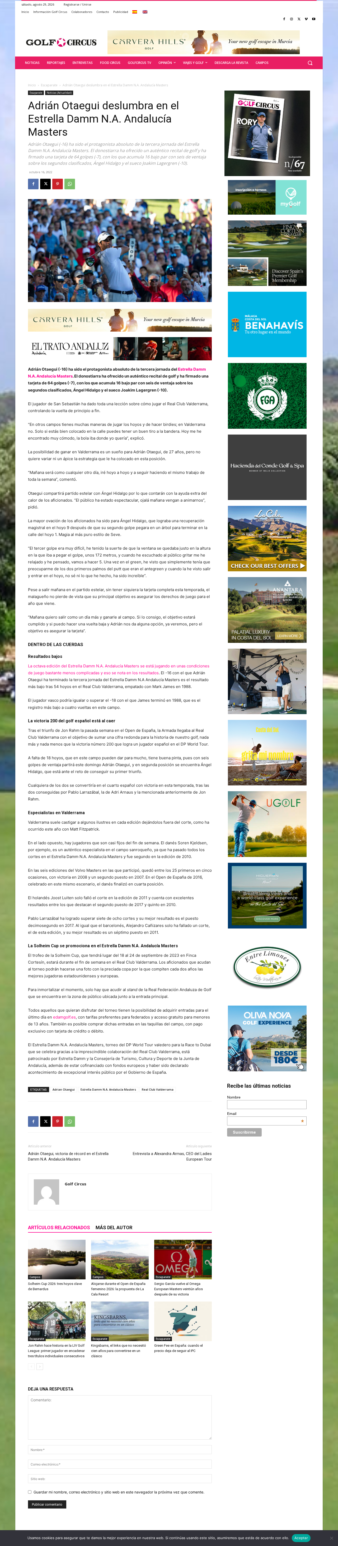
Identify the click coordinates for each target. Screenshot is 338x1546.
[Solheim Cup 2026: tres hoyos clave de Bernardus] (57, 1259)
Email (265, 1113)
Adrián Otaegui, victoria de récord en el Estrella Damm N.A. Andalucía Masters (68, 1156)
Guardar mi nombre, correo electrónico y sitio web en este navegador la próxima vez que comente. (119, 1492)
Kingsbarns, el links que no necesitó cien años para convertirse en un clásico (118, 1351)
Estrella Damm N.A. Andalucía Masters (108, 1089)
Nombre (234, 1097)
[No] (331, 1538)
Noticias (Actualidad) (59, 93)
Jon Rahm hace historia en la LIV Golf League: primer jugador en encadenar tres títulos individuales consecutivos (56, 1351)
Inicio (32, 85)
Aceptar (301, 1538)
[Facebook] (284, 19)
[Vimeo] (306, 19)
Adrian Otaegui (64, 1089)
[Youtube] (314, 19)
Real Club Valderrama (157, 1089)
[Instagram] (292, 19)
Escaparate (49, 85)
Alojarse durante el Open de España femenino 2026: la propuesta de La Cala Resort (118, 1289)
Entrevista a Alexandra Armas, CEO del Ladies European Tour (172, 1156)
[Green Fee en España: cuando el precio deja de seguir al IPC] (183, 1321)
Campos (35, 1277)
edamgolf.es (64, 1017)
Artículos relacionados (59, 1227)
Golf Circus (75, 1183)
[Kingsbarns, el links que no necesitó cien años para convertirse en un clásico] (120, 1321)
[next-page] (39, 1366)
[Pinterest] (57, 184)
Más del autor (114, 1227)
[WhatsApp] (69, 184)
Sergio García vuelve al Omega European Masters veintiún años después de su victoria (178, 1289)
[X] (299, 19)
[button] (310, 62)
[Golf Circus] (61, 42)
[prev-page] (31, 1366)
